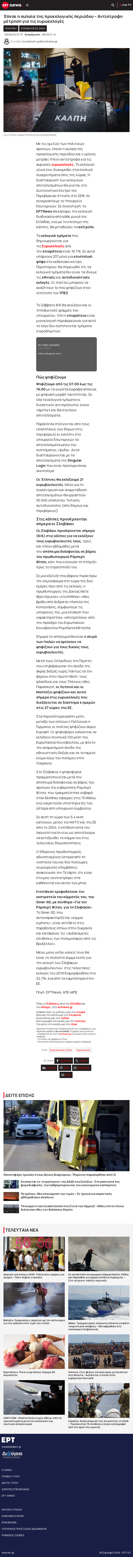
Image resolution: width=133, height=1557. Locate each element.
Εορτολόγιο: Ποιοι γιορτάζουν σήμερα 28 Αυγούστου (29, 1373)
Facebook (75, 1015)
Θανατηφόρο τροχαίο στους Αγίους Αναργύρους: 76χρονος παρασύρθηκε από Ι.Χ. (59, 1175)
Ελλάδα (75, 1003)
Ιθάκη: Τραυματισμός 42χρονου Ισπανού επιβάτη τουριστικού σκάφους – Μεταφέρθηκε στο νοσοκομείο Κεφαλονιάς (98, 1326)
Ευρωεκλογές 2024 (33, 28)
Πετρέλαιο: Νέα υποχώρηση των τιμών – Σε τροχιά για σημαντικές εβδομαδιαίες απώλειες (66, 1195)
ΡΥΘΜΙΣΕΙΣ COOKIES (13, 1535)
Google (80, 1012)
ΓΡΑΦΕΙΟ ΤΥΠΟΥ (11, 1476)
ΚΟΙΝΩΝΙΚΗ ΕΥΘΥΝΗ (13, 1516)
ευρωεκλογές (62, 164)
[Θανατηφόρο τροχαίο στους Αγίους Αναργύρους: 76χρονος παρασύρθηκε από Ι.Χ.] (66, 1135)
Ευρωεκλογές (53, 246)
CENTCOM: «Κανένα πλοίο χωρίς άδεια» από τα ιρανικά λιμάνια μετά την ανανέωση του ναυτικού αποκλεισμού (32, 1421)
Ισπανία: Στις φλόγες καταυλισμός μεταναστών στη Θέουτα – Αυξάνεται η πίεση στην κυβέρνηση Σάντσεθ (98, 1375)
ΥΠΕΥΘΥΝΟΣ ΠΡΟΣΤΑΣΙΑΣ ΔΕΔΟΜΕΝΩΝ (24, 1528)
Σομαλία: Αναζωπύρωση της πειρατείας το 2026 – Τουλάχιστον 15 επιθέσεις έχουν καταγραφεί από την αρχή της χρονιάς (98, 1424)
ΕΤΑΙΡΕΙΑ (7, 1470)
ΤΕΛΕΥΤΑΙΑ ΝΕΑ (21, 1230)
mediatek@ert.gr (11, 1446)
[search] (113, 5)
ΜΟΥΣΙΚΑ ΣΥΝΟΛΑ (12, 1509)
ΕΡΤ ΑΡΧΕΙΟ (8, 1495)
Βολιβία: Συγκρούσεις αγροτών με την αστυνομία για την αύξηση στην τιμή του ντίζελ (34, 1322)
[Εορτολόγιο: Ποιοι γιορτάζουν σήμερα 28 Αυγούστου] (34, 1351)
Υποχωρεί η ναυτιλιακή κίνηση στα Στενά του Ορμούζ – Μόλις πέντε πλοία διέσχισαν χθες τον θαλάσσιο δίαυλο (72, 1207)
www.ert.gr (8, 1552)
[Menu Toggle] (27, 5)
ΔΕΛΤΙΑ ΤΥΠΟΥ (10, 1482)
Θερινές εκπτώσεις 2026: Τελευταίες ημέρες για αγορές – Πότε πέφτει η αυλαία (33, 1276)
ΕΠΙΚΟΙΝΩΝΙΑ (9, 1522)
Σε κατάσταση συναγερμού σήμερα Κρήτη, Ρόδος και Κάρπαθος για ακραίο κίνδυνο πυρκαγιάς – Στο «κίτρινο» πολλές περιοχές (98, 1277)
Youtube (80, 1021)
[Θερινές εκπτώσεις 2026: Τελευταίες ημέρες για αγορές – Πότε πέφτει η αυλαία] (34, 1254)
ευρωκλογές (83, 1050)
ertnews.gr (65, 1033)
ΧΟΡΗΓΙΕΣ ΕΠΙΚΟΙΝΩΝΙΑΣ (15, 1489)
